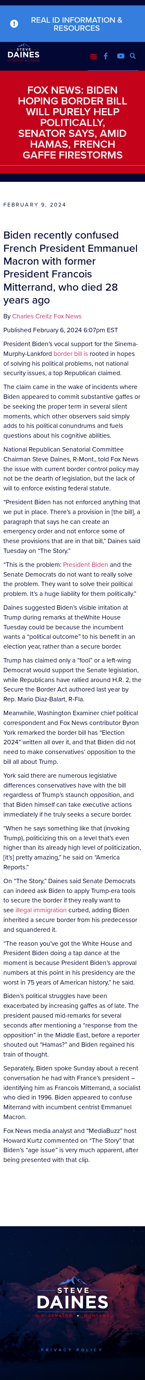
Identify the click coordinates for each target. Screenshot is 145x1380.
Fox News (68, 315)
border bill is (71, 353)
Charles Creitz (32, 315)
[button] (93, 56)
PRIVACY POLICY (72, 1350)
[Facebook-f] (105, 56)
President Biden (85, 564)
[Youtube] (120, 56)
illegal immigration (41, 909)
